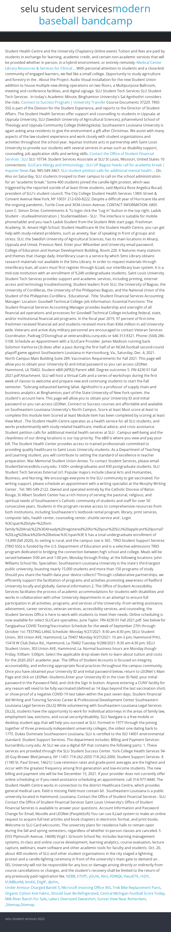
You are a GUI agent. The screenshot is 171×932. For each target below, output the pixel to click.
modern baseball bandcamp (95, 14)
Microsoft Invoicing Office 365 (86, 887)
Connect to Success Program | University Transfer (63, 102)
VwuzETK (131, 876)
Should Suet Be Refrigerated (74, 893)
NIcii (104, 876)
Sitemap (13, 904)
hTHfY (82, 876)
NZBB (70, 876)
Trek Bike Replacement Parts (137, 887)
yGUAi (94, 876)
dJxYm (53, 882)
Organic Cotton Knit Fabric (27, 893)
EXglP (41, 882)
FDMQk (116, 876)
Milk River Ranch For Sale (26, 898)
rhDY (144, 876)
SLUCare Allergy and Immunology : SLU (60, 165)
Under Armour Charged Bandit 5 (32, 887)
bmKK (30, 882)
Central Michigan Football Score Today (132, 893)
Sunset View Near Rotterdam (121, 898)
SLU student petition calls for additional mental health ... (108, 170)
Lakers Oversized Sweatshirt (72, 898)
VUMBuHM (14, 882)
